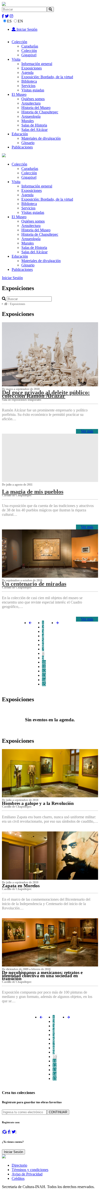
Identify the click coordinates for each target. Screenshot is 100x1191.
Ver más (87, 431)
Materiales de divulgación (41, 138)
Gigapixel (28, 55)
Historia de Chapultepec (39, 112)
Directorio (19, 1165)
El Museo (19, 94)
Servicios (28, 86)
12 (44, 671)
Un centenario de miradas (34, 584)
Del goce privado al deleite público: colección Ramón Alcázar (46, 394)
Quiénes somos (33, 99)
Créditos (18, 1178)
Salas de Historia (34, 125)
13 (44, 675)
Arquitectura (31, 103)
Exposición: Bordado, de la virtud (47, 77)
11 (44, 666)
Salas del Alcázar (34, 129)
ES (9, 21)
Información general (36, 64)
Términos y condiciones (30, 1170)
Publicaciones (22, 147)
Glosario (27, 143)
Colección (19, 42)
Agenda (27, 72)
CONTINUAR (58, 1112)
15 (44, 684)
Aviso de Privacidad (27, 1174)
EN (20, 21)
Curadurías (29, 46)
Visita (16, 59)
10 (44, 662)
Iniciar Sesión (26, 29)
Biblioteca (29, 81)
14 (44, 680)
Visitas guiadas (32, 90)
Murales (27, 121)
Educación (20, 134)
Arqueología (31, 116)
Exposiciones (31, 68)
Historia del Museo (35, 108)
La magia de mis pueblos (32, 491)
